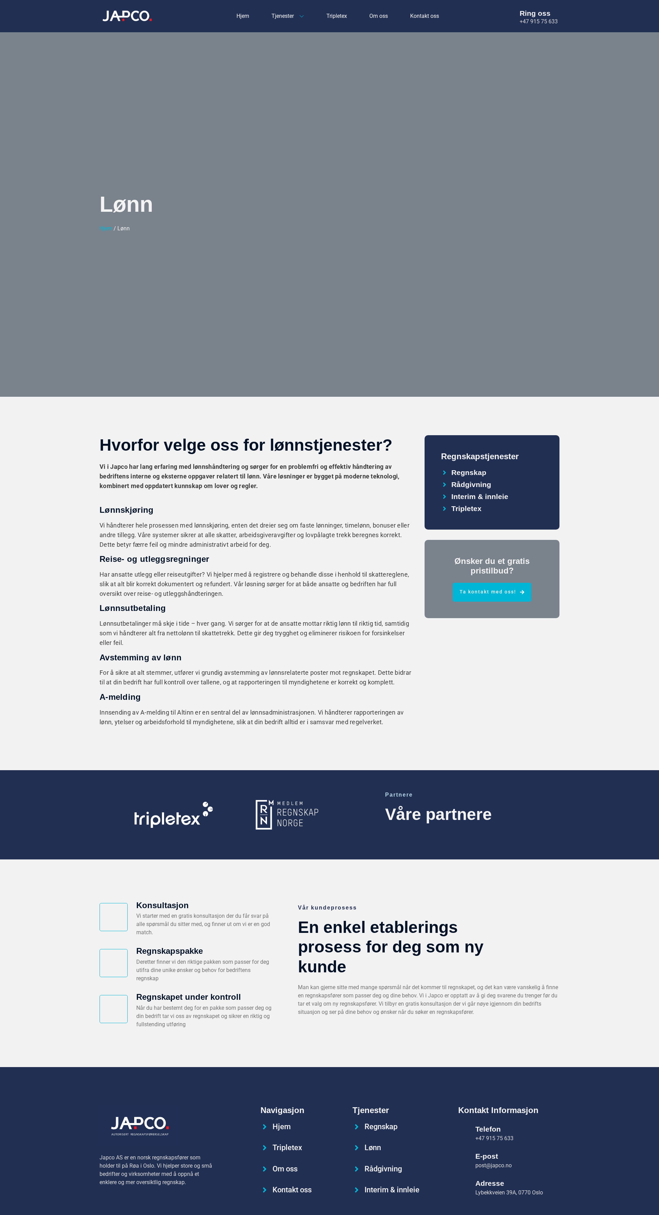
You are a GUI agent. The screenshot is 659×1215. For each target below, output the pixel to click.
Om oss (378, 16)
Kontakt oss (424, 16)
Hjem (242, 16)
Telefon (488, 1129)
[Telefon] (464, 1132)
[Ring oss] (510, 16)
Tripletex (336, 16)
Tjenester (282, 16)
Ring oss (535, 13)
